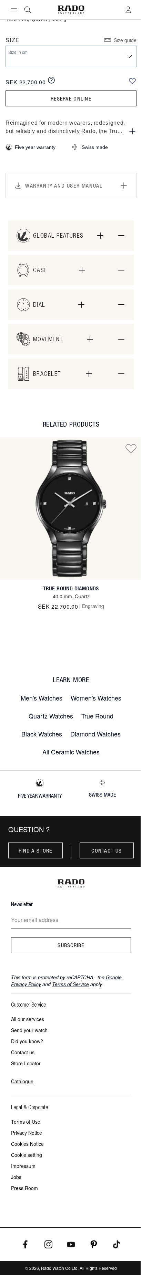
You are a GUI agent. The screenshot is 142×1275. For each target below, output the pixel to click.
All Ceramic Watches (71, 751)
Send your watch (29, 1030)
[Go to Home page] (71, 10)
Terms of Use (25, 1121)
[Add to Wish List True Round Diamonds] (131, 448)
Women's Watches (96, 697)
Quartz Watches (51, 715)
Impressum (23, 1165)
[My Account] (128, 9)
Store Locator (26, 1063)
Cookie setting (26, 1154)
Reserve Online (71, 98)
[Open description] (132, 131)
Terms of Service (70, 984)
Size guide (125, 40)
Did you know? (27, 1041)
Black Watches (41, 733)
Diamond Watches (95, 733)
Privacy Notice (26, 1132)
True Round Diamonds (71, 588)
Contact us (106, 850)
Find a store (35, 850)
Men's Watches (41, 697)
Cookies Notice (27, 1143)
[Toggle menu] (13, 9)
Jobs (16, 1176)
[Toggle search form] (27, 9)
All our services (27, 1019)
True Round (97, 715)
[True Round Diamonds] (71, 508)
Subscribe (71, 945)
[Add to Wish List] (132, 81)
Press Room (24, 1187)
